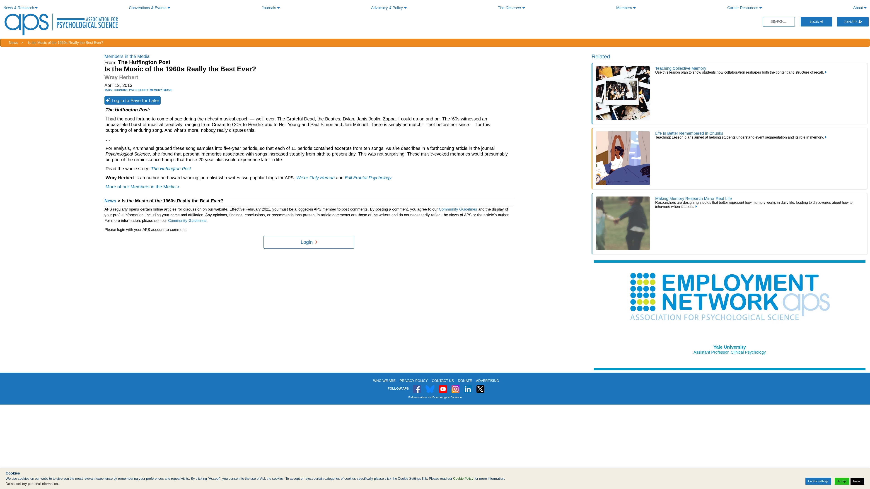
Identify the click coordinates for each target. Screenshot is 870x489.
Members (624, 8)
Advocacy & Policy (387, 8)
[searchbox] (779, 22)
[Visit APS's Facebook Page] (417, 386)
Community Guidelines (458, 209)
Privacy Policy (414, 381)
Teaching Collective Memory (680, 68)
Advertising (487, 381)
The (509, 8)
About (858, 8)
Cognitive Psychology (131, 90)
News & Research (19, 8)
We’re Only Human (315, 177)
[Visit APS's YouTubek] (443, 386)
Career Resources (743, 8)
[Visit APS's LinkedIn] (468, 386)
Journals (269, 8)
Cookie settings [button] (818, 481)
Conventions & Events (148, 8)
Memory (156, 90)
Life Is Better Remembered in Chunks (689, 133)
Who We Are (384, 381)
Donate (465, 381)
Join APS (851, 22)
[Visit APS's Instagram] (455, 386)
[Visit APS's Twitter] (430, 386)
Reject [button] (857, 481)
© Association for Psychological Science (435, 397)
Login (815, 22)
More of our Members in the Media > (143, 186)
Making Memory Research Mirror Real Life (693, 198)
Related (601, 56)
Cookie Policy (463, 478)
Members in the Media (127, 56)
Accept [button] (842, 481)
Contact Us (443, 381)
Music (168, 90)
